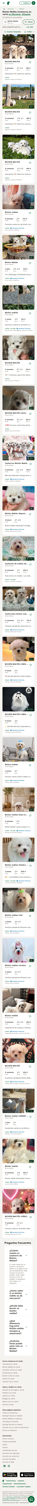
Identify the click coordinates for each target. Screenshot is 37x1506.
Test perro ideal (8, 1462)
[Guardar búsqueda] (31, 1499)
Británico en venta (9, 1393)
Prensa (5, 1447)
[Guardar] (30, 62)
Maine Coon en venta (10, 1402)
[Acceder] (33, 3)
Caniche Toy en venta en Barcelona (15, 1427)
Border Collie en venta (10, 1376)
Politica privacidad (9, 1442)
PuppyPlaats (7, 1484)
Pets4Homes (11, 1481)
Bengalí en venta (8, 1399)
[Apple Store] (27, 1474)
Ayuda (4, 1444)
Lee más (30, 27)
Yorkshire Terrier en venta (12, 1370)
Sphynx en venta (8, 1396)
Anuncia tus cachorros (10, 1456)
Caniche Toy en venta (10, 1382)
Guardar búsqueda (14, 32)
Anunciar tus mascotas (10, 1453)
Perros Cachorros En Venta (12, 1361)
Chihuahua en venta (9, 1364)
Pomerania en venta (9, 1373)
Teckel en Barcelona (9, 1413)
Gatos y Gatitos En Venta (11, 1387)
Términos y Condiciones (14, 1497)
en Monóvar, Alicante (19, 14)
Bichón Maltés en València (12, 1419)
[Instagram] (9, 1466)
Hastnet (21, 1481)
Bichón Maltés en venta (11, 1367)
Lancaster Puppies (24, 1487)
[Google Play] (9, 1474)
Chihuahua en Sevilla (10, 1422)
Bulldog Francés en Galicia (12, 1424)
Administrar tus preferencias (11, 1500)
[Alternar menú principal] (4, 3)
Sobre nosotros (8, 1439)
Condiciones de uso (9, 1450)
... (16, 9)
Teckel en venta (8, 1379)
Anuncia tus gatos (9, 1459)
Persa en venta (8, 1404)
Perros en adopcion (9, 1430)
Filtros (30, 22)
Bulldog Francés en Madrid (12, 1416)
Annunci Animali (8, 1487)
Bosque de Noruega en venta (13, 1390)
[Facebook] (4, 1466)
